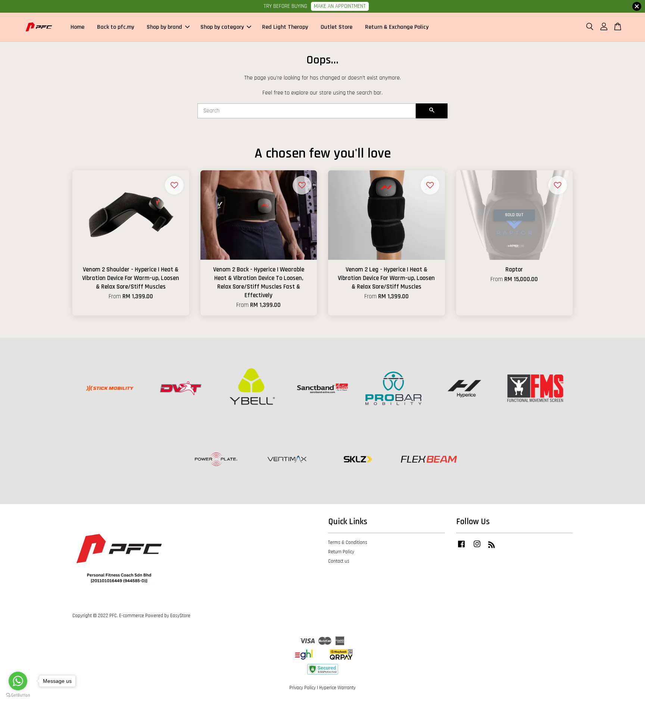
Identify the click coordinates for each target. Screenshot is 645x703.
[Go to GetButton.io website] (18, 695)
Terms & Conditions (347, 542)
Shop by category (222, 27)
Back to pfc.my (115, 27)
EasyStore (180, 616)
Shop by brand (164, 27)
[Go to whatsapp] (18, 681)
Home (77, 27)
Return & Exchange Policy (397, 27)
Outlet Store (336, 27)
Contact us (338, 561)
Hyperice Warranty (337, 688)
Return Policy (341, 552)
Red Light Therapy (285, 27)
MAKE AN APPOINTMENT (340, 6)
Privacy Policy (302, 688)
